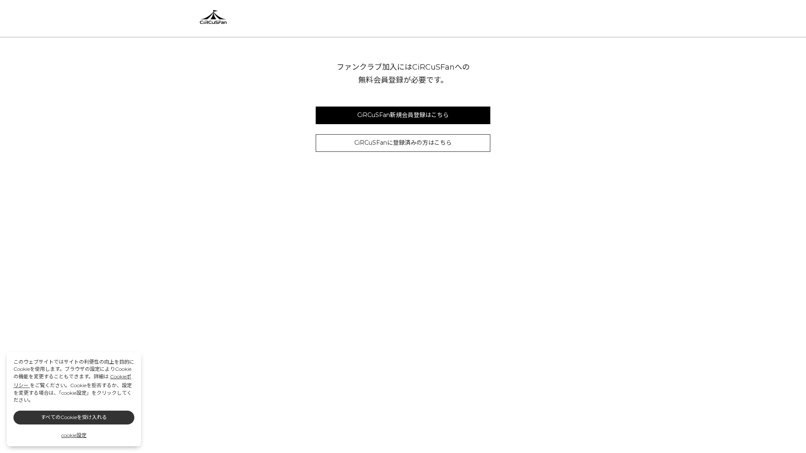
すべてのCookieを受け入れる (74, 417)
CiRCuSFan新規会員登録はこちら (403, 115)
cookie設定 (73, 435)
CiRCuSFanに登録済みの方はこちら (403, 142)
